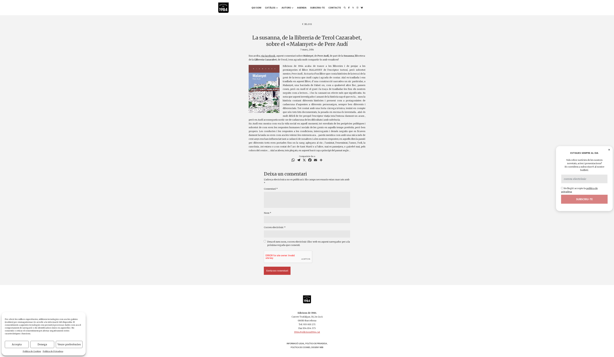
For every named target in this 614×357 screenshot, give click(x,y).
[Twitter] (353, 7)
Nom (267, 213)
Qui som (256, 7)
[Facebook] (349, 7)
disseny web (317, 347)
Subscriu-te (317, 7)
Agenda (302, 7)
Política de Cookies (32, 351)
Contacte (334, 7)
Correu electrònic (275, 227)
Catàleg (270, 7)
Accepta (17, 344)
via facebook (268, 55)
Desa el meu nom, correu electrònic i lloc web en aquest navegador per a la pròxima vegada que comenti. (308, 243)
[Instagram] (357, 7)
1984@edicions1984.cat (307, 332)
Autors (286, 7)
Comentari (271, 188)
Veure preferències (69, 344)
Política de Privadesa (53, 351)
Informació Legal (295, 343)
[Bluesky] (362, 7)
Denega (42, 344)
